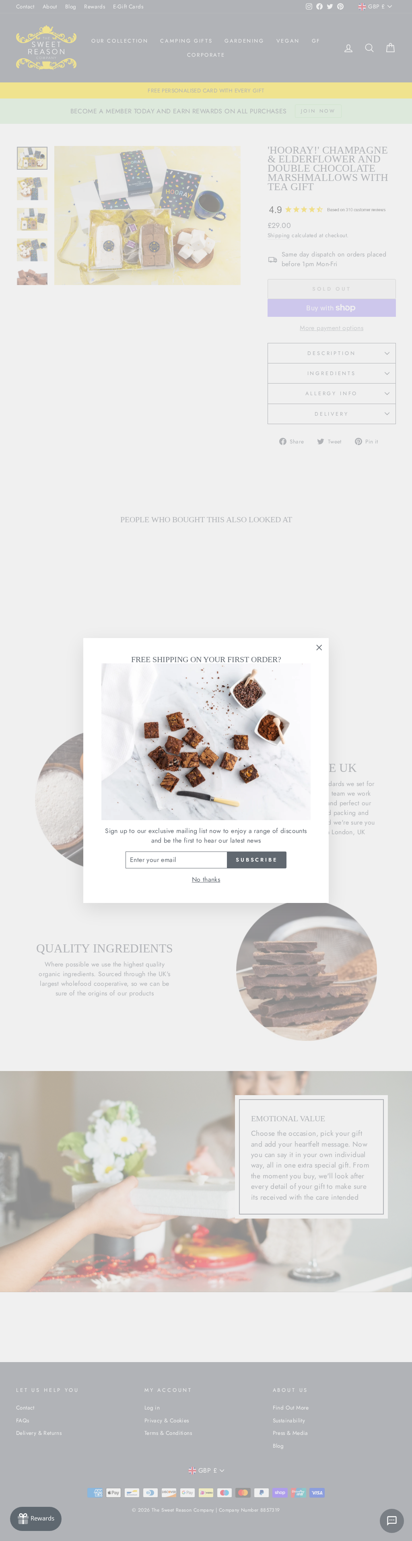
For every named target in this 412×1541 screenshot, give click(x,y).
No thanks (206, 879)
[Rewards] (36, 1519)
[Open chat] (392, 1521)
